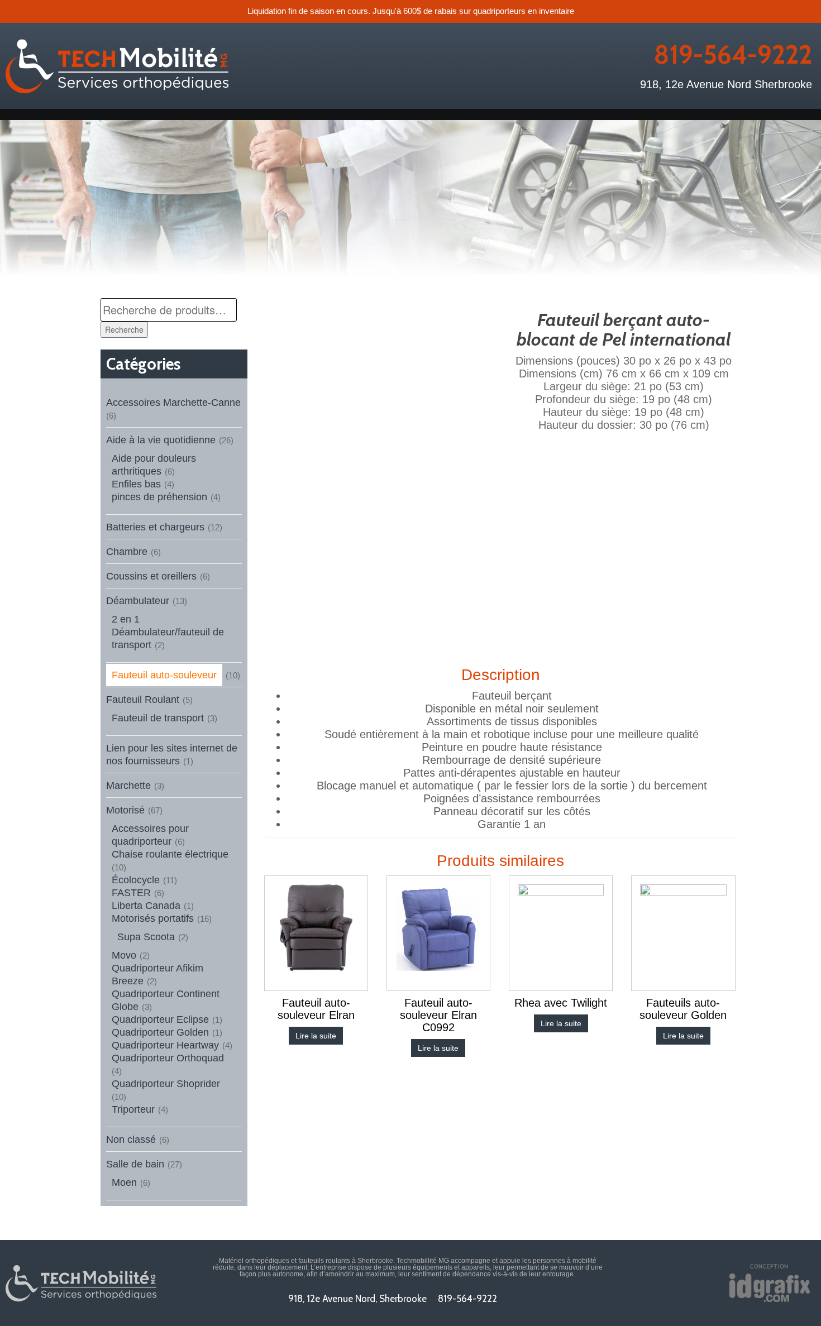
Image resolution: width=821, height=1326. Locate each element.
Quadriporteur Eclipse (160, 1019)
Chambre (126, 551)
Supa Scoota (146, 936)
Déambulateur (137, 600)
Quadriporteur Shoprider (166, 1083)
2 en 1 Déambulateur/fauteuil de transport (168, 632)
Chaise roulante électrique (170, 854)
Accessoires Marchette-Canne (173, 402)
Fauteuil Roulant (142, 699)
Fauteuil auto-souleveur (164, 675)
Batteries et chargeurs (155, 527)
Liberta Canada (146, 905)
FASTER (131, 892)
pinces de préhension (159, 496)
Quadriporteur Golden (160, 1032)
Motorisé (125, 810)
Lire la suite (315, 1035)
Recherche (124, 329)
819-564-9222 (732, 54)
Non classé (131, 1139)
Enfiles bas (136, 484)
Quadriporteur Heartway (165, 1045)
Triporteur (133, 1109)
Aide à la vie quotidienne (161, 440)
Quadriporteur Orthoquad (168, 1058)
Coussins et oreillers (151, 576)
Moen (124, 1182)
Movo (124, 955)
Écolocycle (136, 879)
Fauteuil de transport (158, 718)
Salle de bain (135, 1164)
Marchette (128, 785)
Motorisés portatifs (153, 918)
